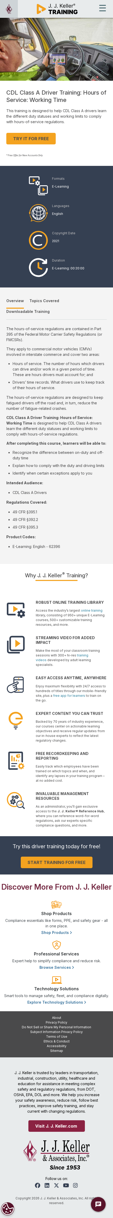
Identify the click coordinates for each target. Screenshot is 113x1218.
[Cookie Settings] (7, 1208)
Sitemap (56, 1051)
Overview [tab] (15, 300)
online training (91, 610)
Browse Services (55, 967)
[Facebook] (37, 1185)
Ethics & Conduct (57, 1041)
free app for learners (69, 696)
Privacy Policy (56, 1022)
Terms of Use (56, 1036)
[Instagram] (75, 1185)
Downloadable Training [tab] (28, 311)
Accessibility (56, 1046)
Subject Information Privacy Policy (56, 1032)
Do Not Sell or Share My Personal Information (56, 1027)
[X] (56, 1185)
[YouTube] (66, 1185)
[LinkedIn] (47, 1185)
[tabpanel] (56, 437)
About (56, 1018)
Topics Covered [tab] (44, 300)
